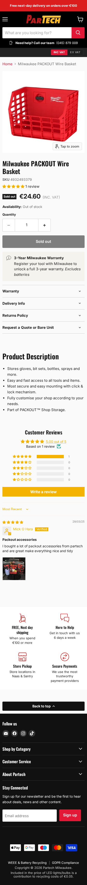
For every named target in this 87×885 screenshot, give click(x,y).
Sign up (70, 815)
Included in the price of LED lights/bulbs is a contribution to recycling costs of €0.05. (44, 874)
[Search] (78, 32)
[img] (12, 522)
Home (7, 64)
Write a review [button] (43, 491)
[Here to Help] (64, 629)
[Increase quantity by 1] (44, 225)
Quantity (9, 214)
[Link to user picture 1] (14, 568)
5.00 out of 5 (56, 441)
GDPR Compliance (65, 863)
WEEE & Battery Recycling (27, 863)
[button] (13, 186)
